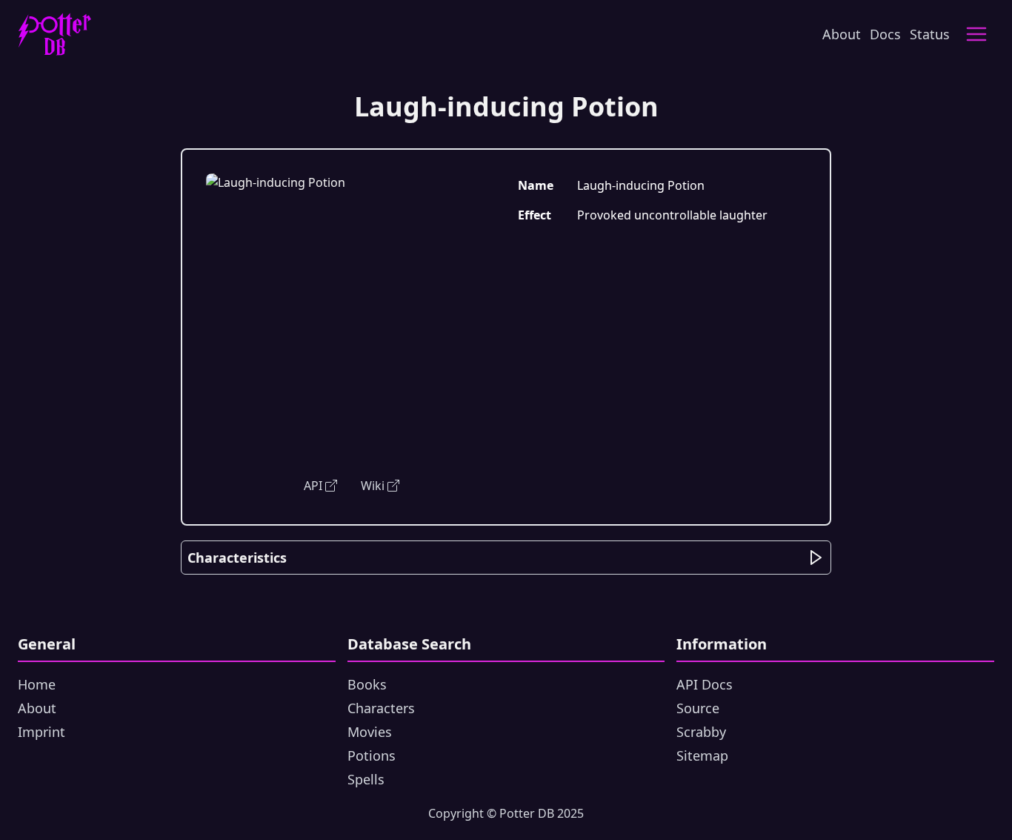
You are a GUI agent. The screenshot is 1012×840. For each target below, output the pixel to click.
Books (367, 684)
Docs (885, 34)
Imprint (41, 732)
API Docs (704, 684)
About (841, 34)
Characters (381, 708)
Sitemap (702, 755)
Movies (369, 732)
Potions (371, 755)
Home (37, 684)
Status (930, 34)
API (313, 485)
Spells (366, 779)
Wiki (373, 485)
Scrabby (701, 732)
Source (697, 708)
